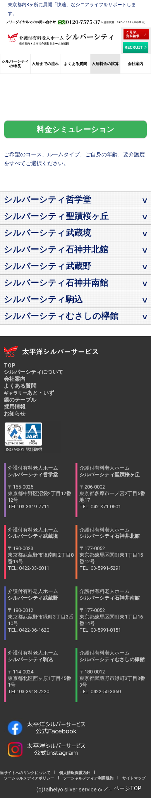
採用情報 (15, 406)
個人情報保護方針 (74, 773)
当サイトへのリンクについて (27, 773)
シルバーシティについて (33, 372)
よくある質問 (20, 386)
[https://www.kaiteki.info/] (60, 38)
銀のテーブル (20, 399)
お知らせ (15, 413)
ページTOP (127, 788)
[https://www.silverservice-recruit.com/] (136, 47)
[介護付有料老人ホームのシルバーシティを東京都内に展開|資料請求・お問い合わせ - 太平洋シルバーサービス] (136, 34)
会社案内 (15, 379)
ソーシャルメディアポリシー (29, 778)
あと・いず (29, 393)
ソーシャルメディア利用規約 (88, 778)
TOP (9, 365)
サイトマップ (132, 778)
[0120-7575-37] (75, 22)
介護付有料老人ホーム (39, 487)
